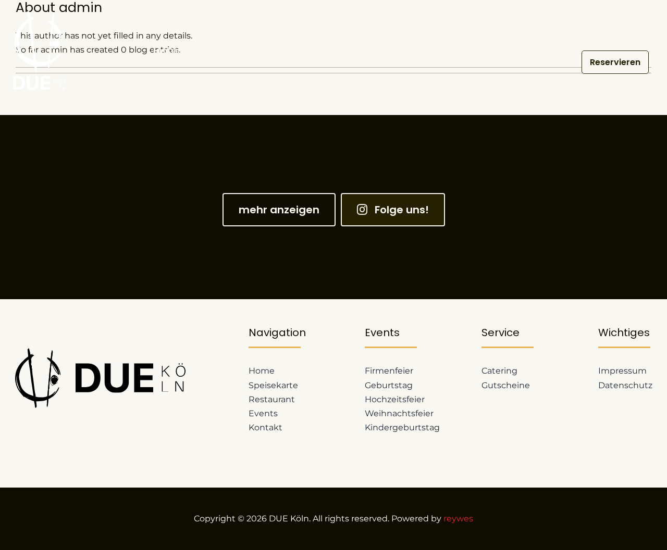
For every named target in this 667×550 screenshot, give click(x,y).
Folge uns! (402, 209)
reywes (458, 518)
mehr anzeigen (279, 209)
